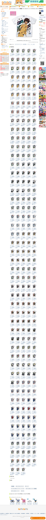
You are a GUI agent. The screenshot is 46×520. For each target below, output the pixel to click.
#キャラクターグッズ (19, 486)
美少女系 (24, 44)
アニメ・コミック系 (31, 44)
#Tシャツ (27, 486)
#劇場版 (12, 486)
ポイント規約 (37, 513)
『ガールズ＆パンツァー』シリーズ (42, 53)
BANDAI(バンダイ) (42, 45)
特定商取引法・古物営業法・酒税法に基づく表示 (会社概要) (10, 513)
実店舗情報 (23, 513)
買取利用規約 (42, 513)
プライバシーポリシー (4, 514)
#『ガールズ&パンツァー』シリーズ (17, 488)
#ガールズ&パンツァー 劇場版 (31, 488)
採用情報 (27, 513)
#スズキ (22, 490)
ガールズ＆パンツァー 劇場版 (42, 48)
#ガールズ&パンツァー (15, 490)
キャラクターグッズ (18, 44)
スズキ (41, 56)
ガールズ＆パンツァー (42, 51)
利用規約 (31, 513)
